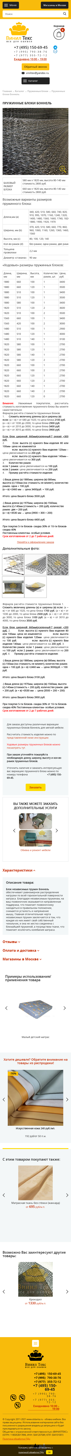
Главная (7, 91)
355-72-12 (47, 1382)
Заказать (35, 787)
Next (55, 830)
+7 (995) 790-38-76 (31, 51)
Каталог (19, 91)
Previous (15, 830)
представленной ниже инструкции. (28, 737)
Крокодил (35, 1301)
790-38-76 (47, 1378)
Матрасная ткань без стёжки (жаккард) (35, 1205)
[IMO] (55, 51)
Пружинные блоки (37, 91)
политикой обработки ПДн (31, 1452)
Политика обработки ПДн (16, 1438)
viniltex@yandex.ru (37, 73)
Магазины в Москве (54, 5)
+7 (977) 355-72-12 (31, 55)
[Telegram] (55, 47)
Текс (19, 39)
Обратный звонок (35, 66)
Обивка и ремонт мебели (35, 849)
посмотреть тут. (16, 747)
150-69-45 (47, 1374)
